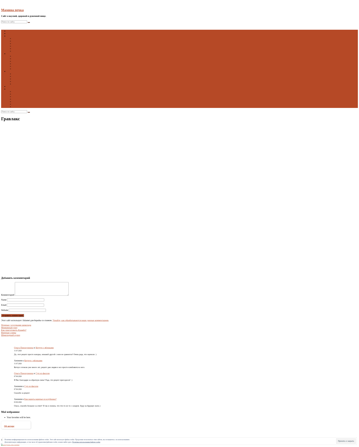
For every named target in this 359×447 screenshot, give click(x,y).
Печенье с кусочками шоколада (16, 325)
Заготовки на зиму (21, 94)
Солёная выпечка (20, 81)
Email (3, 305)
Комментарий (7, 295)
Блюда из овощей (20, 61)
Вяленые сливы (8, 333)
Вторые (10, 53)
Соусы (15, 96)
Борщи (15, 38)
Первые (10, 36)
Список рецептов (15, 33)
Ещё (9, 89)
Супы (15, 46)
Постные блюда (19, 101)
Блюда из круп (19, 56)
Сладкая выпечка (20, 79)
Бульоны (16, 41)
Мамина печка (12, 10)
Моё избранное (14, 86)
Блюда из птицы (20, 66)
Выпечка (11, 71)
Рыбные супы (19, 43)
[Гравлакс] (44, 188)
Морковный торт (9, 327)
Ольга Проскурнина (23, 347)
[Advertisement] (85, 232)
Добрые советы (19, 99)
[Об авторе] (16, 423)
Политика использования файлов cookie (86, 442)
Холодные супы (20, 51)
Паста (15, 64)
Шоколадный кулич (10, 335)
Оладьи (15, 76)
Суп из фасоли (43, 373)
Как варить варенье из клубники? (40, 399)
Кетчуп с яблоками (45, 347)
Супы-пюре (18, 48)
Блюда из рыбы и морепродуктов (28, 69)
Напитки (16, 91)
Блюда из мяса (19, 58)
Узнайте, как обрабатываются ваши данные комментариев (80, 320)
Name (3, 300)
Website (4, 310)
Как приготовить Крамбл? (13, 330)
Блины (15, 74)
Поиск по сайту (19, 106)
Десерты (16, 104)
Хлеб (14, 84)
